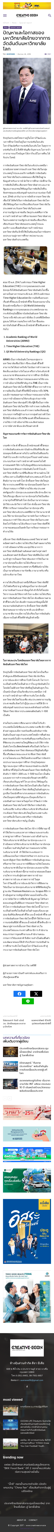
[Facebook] (27, 1387)
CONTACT (33, 1520)
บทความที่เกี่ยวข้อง (16, 1038)
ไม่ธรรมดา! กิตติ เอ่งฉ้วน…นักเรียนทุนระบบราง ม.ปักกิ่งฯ (14, 1023)
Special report (25, 22)
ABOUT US (21, 1520)
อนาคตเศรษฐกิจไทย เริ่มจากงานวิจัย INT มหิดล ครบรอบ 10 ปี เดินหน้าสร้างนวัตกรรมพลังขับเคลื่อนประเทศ (35, 1086)
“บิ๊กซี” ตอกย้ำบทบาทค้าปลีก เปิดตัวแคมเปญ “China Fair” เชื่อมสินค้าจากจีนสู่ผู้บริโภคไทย (27, 1487)
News (14, 22)
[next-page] (10, 1098)
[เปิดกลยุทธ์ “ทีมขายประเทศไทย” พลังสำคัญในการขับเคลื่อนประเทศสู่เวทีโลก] (10, 1066)
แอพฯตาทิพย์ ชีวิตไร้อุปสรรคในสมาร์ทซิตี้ (41, 1022)
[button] (5, 16)
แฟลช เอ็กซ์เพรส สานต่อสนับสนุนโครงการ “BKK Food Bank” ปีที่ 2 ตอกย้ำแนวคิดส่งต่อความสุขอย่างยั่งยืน (27, 1468)
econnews (11, 54)
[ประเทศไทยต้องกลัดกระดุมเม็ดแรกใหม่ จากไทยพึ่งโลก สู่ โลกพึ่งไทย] (10, 1052)
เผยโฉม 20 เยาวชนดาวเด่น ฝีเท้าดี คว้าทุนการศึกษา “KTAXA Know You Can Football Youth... (35, 1442)
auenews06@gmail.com (31, 1380)
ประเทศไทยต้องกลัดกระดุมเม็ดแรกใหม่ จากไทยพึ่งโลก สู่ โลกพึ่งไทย (34, 1052)
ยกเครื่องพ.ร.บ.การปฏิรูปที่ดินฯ (34, 1406)
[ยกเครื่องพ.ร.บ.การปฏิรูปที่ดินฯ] (10, 1410)
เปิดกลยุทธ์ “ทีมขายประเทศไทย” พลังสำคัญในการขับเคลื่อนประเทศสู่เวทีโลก (34, 1068)
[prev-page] (5, 1098)
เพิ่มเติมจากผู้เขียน (15, 1041)
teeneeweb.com (27, 1528)
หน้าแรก (6, 22)
